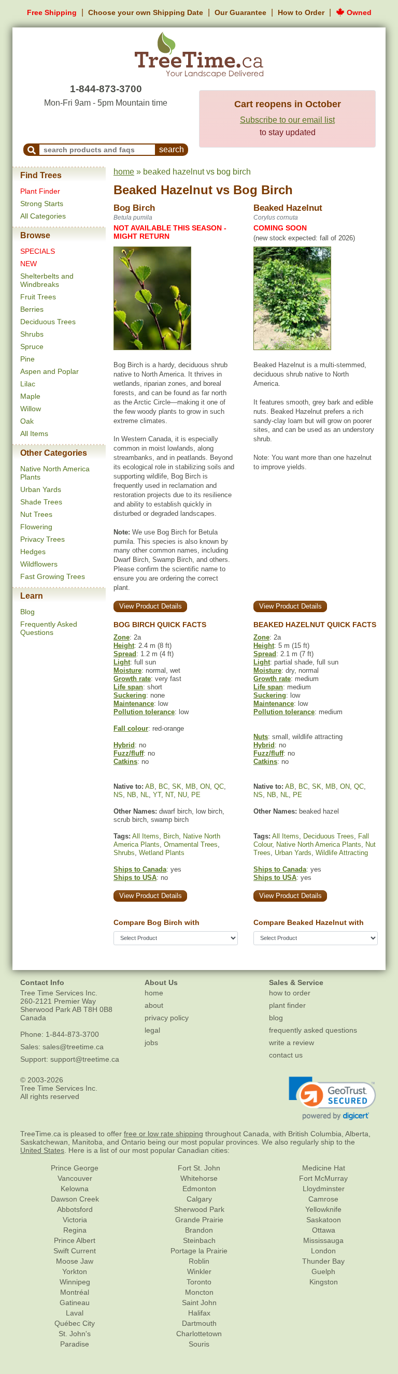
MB (191, 786)
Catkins (125, 761)
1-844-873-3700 (106, 88)
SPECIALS (37, 251)
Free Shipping (52, 12)
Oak (27, 421)
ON (205, 786)
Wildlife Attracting (342, 853)
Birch (171, 836)
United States (42, 1150)
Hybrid (124, 745)
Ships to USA (135, 877)
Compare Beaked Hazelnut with (308, 922)
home (123, 171)
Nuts (260, 737)
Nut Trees (36, 514)
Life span (128, 687)
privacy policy (167, 1018)
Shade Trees (41, 502)
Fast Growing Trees (52, 576)
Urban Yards (40, 489)
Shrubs (32, 334)
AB (149, 786)
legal (152, 1030)
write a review (291, 1042)
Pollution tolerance (144, 712)
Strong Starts (41, 203)
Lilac (27, 384)
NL (144, 795)
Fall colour (130, 728)
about (154, 1005)
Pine (27, 359)
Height (123, 645)
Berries (32, 309)
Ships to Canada (139, 869)
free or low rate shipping (163, 1134)
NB (131, 795)
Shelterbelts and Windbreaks (47, 280)
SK (176, 786)
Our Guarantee (240, 12)
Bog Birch (263, 190)
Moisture (127, 670)
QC (219, 786)
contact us (286, 1055)
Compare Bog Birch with (156, 922)
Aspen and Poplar (49, 371)
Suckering (129, 695)
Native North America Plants (318, 844)
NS (118, 795)
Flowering (36, 527)
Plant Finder (40, 191)
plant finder (287, 1005)
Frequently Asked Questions (48, 628)
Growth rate (132, 679)
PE (196, 795)
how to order (289, 993)
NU (182, 795)
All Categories (43, 216)
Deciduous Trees (48, 321)
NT (169, 795)
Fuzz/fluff (128, 753)
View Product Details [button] (150, 606)
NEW (28, 263)
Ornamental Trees (191, 844)
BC (163, 786)
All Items (34, 433)
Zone (121, 637)
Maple (30, 396)
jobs (151, 1042)
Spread (124, 654)
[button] (332, 1098)
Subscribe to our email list (287, 119)
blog (276, 1018)
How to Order (301, 12)
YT (157, 795)
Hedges (33, 551)
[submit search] (31, 149)
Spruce (32, 346)
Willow (30, 408)
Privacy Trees (42, 539)
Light (121, 662)
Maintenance (133, 703)
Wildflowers (39, 564)
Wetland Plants (161, 853)
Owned (358, 12)
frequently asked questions (313, 1030)
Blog (27, 612)
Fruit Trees (38, 297)
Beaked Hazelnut (162, 190)
